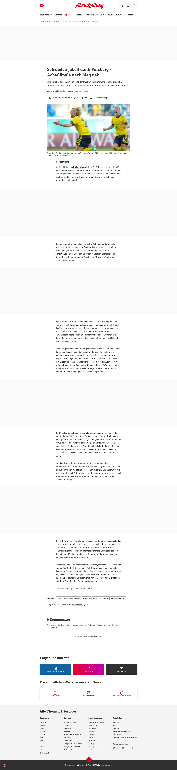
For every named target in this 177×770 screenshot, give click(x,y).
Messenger (67, 728)
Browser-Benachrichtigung (73, 734)
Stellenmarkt (68, 750)
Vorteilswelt (68, 741)
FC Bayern (43, 731)
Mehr (130, 14)
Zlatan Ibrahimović (118, 598)
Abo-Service (92, 731)
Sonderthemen (93, 750)
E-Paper (91, 734)
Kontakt (91, 737)
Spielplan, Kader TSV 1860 (72, 747)
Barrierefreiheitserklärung (121, 731)
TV (102, 14)
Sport (67, 14)
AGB (114, 725)
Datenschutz (117, 728)
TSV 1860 (43, 734)
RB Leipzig (78, 167)
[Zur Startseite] (89, 8)
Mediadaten (92, 741)
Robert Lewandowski (65, 260)
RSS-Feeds (67, 731)
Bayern (58, 14)
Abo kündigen (117, 734)
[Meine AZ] (134, 5)
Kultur (119, 14)
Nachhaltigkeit (44, 753)
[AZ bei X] (132, 748)
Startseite (44, 22)
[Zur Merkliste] (128, 5)
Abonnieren (92, 728)
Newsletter (67, 725)
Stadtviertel (43, 725)
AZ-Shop (91, 744)
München (45, 14)
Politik (110, 14)
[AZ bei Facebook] (114, 748)
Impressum (116, 722)
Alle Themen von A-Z (71, 722)
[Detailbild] (126, 106)
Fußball (56, 22)
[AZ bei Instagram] (123, 748)
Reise (41, 750)
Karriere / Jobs (93, 725)
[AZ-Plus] (42, 6)
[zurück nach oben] (89, 761)
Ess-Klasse (67, 737)
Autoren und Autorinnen (96, 722)
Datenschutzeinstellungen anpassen (125, 737)
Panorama (91, 14)
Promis (79, 14)
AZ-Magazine (92, 747)
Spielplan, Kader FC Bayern (73, 744)
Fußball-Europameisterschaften (68, 598)
